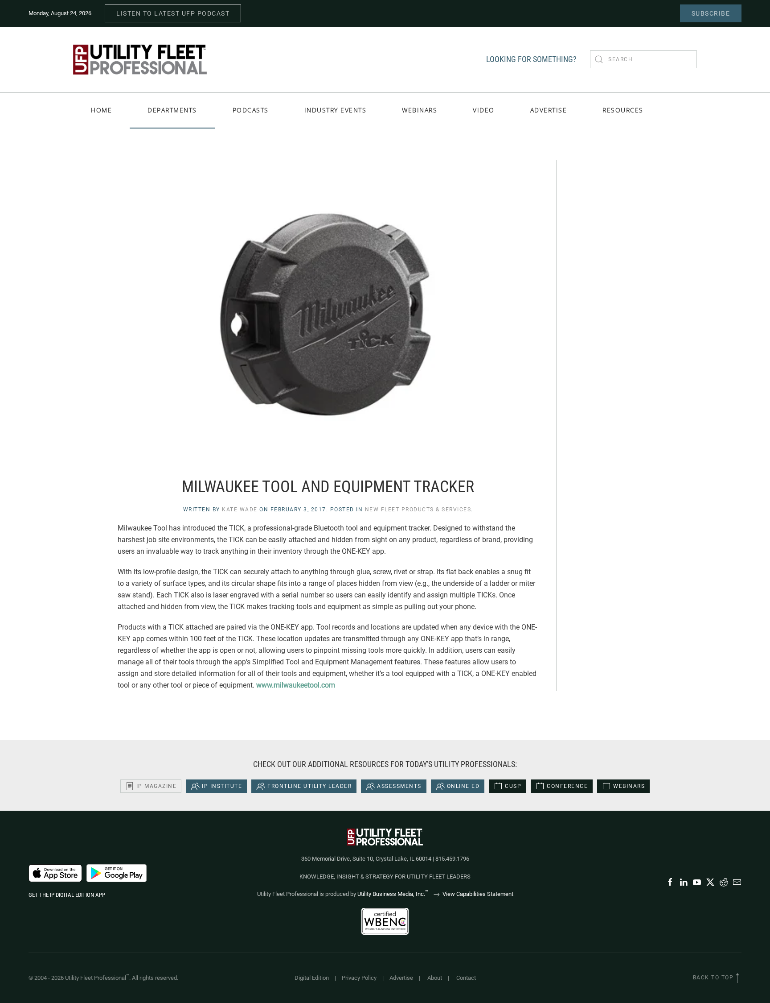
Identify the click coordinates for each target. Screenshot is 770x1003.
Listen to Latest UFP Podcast (172, 13)
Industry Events (335, 110)
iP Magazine (156, 786)
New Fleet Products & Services (418, 509)
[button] (737, 978)
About (434, 977)
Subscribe (711, 13)
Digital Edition (312, 977)
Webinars (419, 110)
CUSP (513, 786)
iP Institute (222, 786)
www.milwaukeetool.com (295, 685)
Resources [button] (622, 110)
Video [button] (484, 110)
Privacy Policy (359, 977)
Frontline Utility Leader (309, 786)
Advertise (401, 977)
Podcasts (251, 110)
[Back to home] (140, 60)
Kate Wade (240, 509)
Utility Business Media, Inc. (392, 894)
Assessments (399, 786)
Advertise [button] (548, 110)
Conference (567, 786)
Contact (466, 977)
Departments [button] (172, 110)
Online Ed (463, 786)
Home (101, 110)
